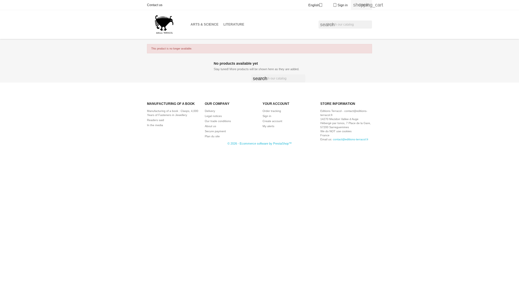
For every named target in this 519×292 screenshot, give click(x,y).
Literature (233, 24)
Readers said (155, 120)
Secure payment (215, 131)
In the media (155, 125)
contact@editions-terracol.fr (350, 139)
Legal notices (213, 116)
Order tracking (272, 111)
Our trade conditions (218, 121)
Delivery (210, 111)
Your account (276, 103)
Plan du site (212, 136)
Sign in (267, 116)
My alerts (268, 126)
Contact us (154, 5)
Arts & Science (205, 24)
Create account (272, 121)
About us (210, 126)
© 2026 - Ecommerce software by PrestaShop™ (259, 143)
